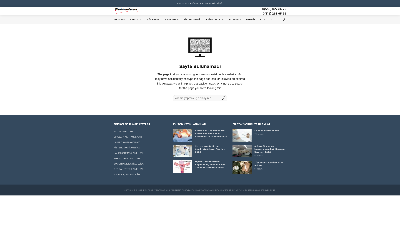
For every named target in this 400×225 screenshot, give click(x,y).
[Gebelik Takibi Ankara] (242, 135)
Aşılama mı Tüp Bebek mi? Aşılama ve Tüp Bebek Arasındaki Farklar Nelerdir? (211, 133)
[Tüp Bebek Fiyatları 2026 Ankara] (242, 167)
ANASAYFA (119, 19)
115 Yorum (258, 134)
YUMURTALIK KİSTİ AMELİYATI (129, 163)
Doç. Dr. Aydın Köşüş (187, 3)
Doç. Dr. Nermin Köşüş (211, 3)
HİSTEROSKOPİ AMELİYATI (128, 147)
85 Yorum (258, 156)
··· (271, 19)
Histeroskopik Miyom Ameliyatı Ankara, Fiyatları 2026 (210, 149)
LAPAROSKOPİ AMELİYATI (127, 142)
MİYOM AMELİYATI (123, 131)
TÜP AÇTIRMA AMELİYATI (127, 158)
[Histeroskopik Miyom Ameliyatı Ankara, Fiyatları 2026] (182, 151)
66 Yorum (258, 169)
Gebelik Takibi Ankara (267, 130)
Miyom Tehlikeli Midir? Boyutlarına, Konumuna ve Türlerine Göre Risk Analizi (210, 164)
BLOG (263, 19)
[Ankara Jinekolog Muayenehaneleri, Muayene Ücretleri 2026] (242, 151)
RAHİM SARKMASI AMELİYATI (129, 153)
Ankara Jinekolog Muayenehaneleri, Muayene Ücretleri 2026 (269, 149)
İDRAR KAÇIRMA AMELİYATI (128, 174)
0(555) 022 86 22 (274, 9)
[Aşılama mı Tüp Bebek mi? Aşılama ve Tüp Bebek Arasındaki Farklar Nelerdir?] (182, 135)
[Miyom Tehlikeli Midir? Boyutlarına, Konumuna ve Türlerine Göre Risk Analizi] (182, 166)
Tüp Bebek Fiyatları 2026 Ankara (268, 164)
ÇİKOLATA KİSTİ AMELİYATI (128, 137)
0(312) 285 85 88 (274, 13)
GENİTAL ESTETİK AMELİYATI (129, 169)
